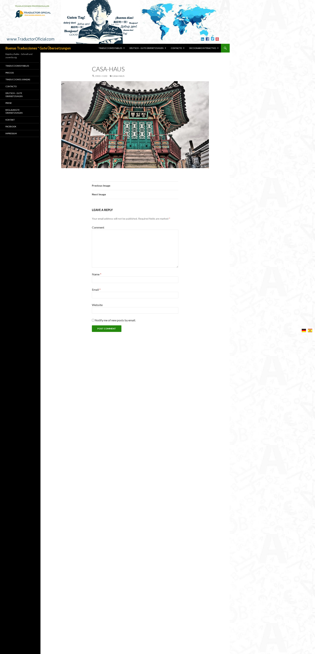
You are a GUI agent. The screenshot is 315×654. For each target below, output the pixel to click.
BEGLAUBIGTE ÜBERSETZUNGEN (14, 111)
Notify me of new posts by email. (115, 320)
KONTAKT (10, 120)
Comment (98, 227)
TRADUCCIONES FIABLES (110, 48)
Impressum (11, 133)
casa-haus (118, 76)
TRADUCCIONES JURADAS (17, 79)
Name (96, 274)
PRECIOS (9, 72)
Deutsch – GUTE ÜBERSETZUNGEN (146, 48)
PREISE (8, 103)
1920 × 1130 (101, 76)
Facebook (10, 126)
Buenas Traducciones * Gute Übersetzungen (38, 48)
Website (97, 305)
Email (96, 289)
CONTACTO (176, 48)
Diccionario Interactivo (202, 48)
